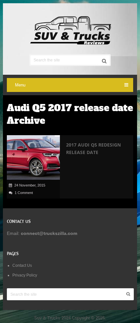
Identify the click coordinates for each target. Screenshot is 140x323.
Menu (20, 85)
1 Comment (24, 193)
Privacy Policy (24, 275)
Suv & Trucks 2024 (52, 317)
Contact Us (22, 265)
